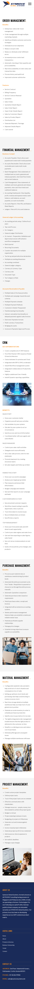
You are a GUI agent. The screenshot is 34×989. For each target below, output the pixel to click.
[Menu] (28, 4)
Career (4, 948)
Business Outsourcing (8, 945)
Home (4, 936)
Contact (5, 951)
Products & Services (8, 942)
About (4, 939)
